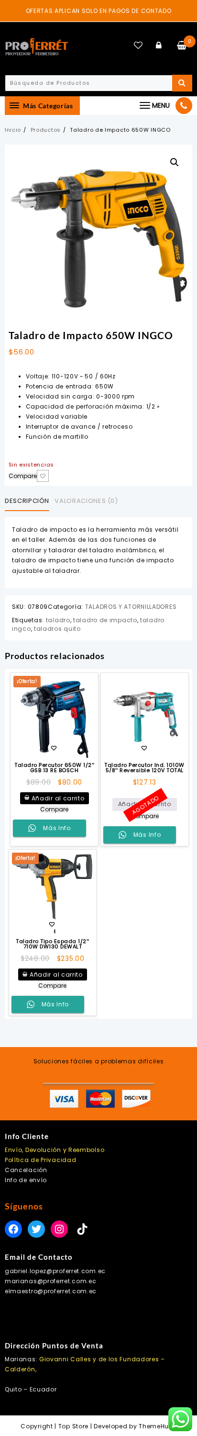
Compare (23, 476)
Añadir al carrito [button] (58, 798)
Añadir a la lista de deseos (43, 476)
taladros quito (57, 629)
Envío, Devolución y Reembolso (54, 1150)
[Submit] (182, 83)
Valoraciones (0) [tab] (86, 500)
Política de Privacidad (40, 1160)
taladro (58, 620)
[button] (174, 162)
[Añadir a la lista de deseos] (145, 717)
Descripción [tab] (27, 500)
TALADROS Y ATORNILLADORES (131, 607)
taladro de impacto (105, 620)
